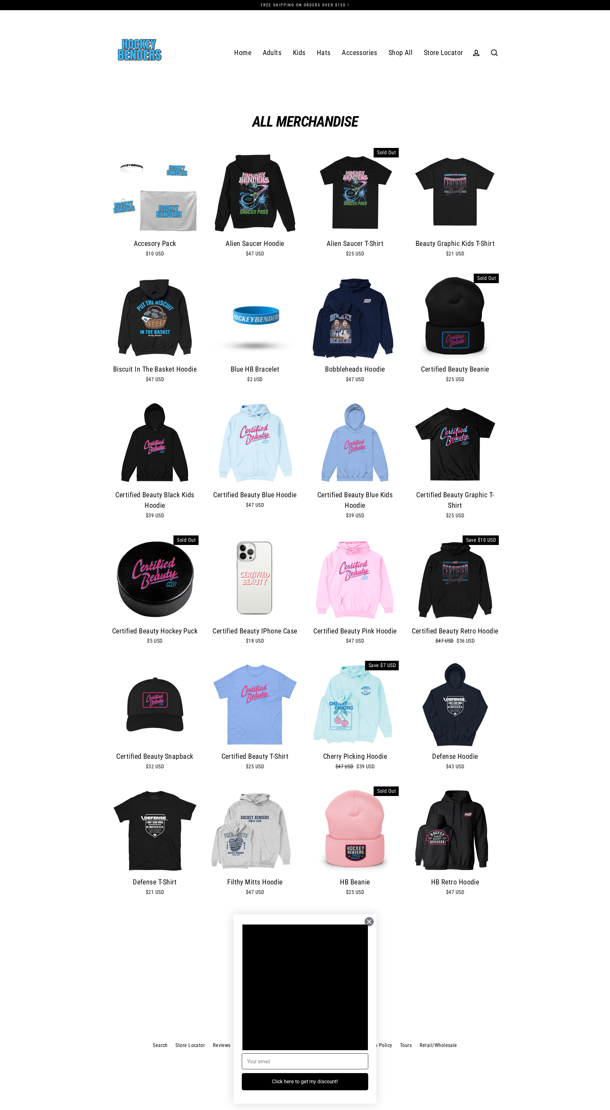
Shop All (401, 53)
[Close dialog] (369, 921)
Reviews (222, 1045)
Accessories (359, 53)
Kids (299, 53)
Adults (272, 53)
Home (242, 53)
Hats (324, 53)
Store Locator (443, 53)
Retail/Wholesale (438, 1045)
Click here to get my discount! (305, 1082)
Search (160, 1045)
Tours (406, 1045)
